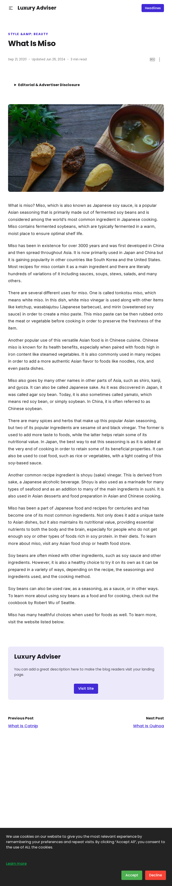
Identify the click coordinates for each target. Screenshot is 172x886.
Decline (155, 875)
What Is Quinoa (148, 726)
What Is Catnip (23, 726)
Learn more (16, 863)
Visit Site (86, 688)
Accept (131, 875)
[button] (11, 8)
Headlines (153, 8)
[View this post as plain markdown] (152, 59)
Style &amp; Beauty (28, 34)
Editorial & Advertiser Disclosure (49, 84)
